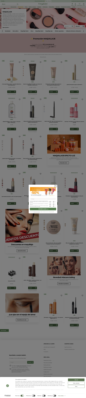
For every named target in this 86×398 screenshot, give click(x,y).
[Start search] (17, 4)
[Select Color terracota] (23, 179)
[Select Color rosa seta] (2, 180)
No (55, 201)
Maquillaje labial (39, 31)
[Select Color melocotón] (23, 180)
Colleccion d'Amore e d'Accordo (73, 31)
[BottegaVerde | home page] (43, 4)
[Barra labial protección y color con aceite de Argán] (11, 183)
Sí (51, 201)
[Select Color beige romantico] (2, 181)
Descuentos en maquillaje (22, 244)
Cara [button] (26, 7)
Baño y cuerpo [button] (32, 7)
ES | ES (2, 1)
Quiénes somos (68, 347)
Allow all (76, 379)
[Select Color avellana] (23, 141)
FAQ (44, 349)
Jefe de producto (47, 376)
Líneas (73, 7)
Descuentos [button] (13, 7)
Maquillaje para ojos (22, 319)
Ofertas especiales (59, 31)
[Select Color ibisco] (65, 183)
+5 (2, 149)
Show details (61, 395)
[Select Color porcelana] (65, 224)
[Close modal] (55, 186)
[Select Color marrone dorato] (44, 108)
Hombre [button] (58, 7)
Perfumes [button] (45, 7)
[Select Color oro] (2, 148)
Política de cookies (48, 367)
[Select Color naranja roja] (23, 142)
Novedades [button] (20, 7)
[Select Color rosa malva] (2, 183)
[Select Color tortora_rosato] (2, 142)
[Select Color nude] (23, 148)
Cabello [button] (39, 7)
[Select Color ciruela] (2, 144)
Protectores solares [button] (65, 7)
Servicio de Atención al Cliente (78, 1)
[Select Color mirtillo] (65, 185)
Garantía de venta (47, 360)
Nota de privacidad (48, 362)
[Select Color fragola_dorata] (23, 144)
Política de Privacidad (36, 211)
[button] (2, 31)
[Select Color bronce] (2, 146)
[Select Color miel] (23, 73)
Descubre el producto (63, 283)
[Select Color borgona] (44, 110)
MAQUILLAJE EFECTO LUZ (64, 156)
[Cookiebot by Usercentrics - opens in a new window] (7, 396)
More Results (3, 330)
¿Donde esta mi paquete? (49, 347)
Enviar (29, 362)
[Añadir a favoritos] (19, 62)
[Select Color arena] (23, 184)
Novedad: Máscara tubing (64, 277)
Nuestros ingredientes (69, 349)
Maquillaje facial (24, 31)
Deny (76, 386)
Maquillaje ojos (48, 31)
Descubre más (63, 162)
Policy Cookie (23, 391)
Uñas (32, 31)
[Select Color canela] (23, 68)
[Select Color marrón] (44, 106)
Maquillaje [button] (51, 7)
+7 (23, 149)
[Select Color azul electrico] (44, 111)
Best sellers (15, 31)
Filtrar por (78, 26)
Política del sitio (47, 365)
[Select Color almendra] (23, 186)
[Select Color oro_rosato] (2, 141)
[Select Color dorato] (23, 66)
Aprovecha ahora (22, 250)
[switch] (33, 396)
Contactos (46, 351)
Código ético (46, 371)
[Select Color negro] (44, 104)
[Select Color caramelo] (23, 75)
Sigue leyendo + (6, 27)
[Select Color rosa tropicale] (2, 185)
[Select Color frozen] (23, 146)
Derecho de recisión (48, 374)
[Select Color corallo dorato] (2, 178)
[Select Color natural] (23, 70)
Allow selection (76, 383)
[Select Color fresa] (65, 181)
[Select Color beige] (23, 71)
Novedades (7, 31)
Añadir (9, 91)
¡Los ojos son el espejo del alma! (22, 314)
